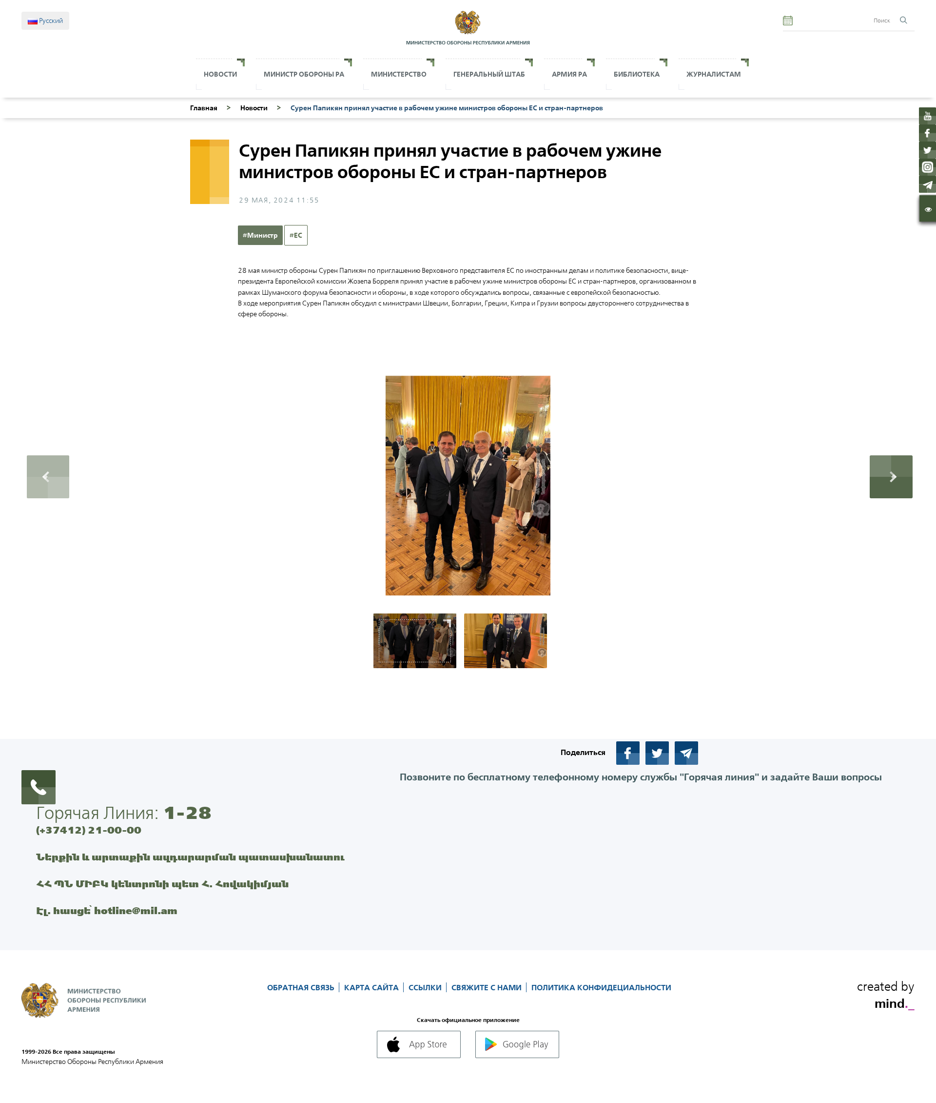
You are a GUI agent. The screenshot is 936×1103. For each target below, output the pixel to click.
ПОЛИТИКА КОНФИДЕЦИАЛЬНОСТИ (601, 987)
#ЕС (296, 235)
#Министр (260, 235)
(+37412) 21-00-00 (88, 830)
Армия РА (569, 74)
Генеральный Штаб (489, 74)
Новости (220, 74)
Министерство (399, 74)
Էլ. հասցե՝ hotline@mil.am (106, 910)
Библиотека (637, 74)
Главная (203, 107)
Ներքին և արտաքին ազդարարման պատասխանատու (190, 857)
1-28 (187, 812)
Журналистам (713, 74)
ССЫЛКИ (426, 987)
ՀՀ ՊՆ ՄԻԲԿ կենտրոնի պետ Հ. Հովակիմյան (162, 884)
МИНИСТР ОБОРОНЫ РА (304, 74)
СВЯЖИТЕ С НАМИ (487, 987)
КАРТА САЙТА (372, 987)
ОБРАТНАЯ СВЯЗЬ (301, 987)
